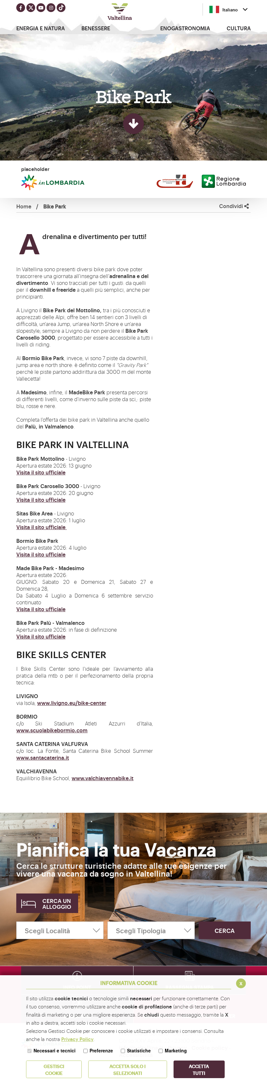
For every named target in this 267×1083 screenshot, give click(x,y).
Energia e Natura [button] (40, 28)
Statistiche (139, 1050)
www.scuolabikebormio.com (52, 730)
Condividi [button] (231, 206)
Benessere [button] (95, 28)
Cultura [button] (239, 28)
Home (23, 206)
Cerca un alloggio (56, 903)
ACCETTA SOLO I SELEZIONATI (127, 1069)
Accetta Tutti (199, 1069)
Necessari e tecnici (55, 1050)
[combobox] (228, 9)
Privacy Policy (77, 1038)
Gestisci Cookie (54, 1069)
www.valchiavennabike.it (103, 777)
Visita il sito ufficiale (40, 472)
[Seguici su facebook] (20, 7)
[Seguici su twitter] (30, 7)
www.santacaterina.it (42, 757)
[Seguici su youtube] (40, 7)
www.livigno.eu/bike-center (71, 702)
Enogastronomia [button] (185, 28)
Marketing (176, 1050)
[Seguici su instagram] (51, 7)
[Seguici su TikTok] (61, 7)
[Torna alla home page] (120, 12)
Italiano (230, 9)
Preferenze (101, 1050)
